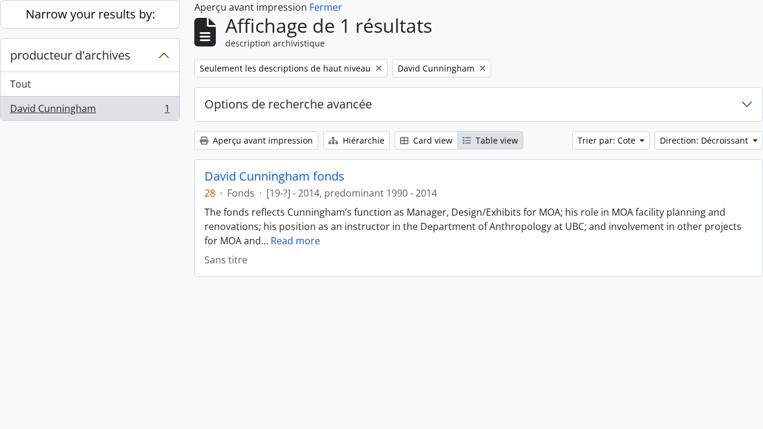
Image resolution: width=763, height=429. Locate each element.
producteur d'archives (70, 55)
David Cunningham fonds (274, 176)
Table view (495, 140)
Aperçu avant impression (261, 140)
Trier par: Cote (608, 140)
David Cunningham (90, 111)
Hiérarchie (362, 140)
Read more (295, 240)
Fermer (325, 7)
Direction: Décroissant (705, 140)
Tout (20, 84)
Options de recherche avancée (288, 104)
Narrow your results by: (90, 14)
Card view (431, 140)
